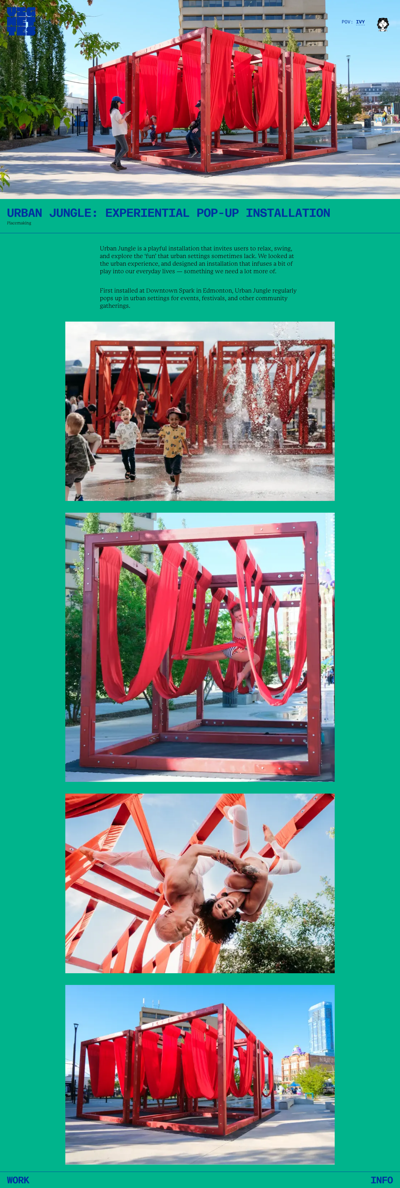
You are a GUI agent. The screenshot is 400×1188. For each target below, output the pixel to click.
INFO (382, 1179)
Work (18, 1179)
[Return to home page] (21, 21)
